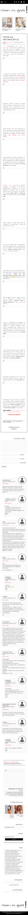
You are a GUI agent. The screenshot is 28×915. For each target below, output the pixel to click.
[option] (7, 23)
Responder (6, 483)
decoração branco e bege (13, 859)
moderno (7, 865)
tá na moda (16, 873)
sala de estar (9, 873)
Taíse (4, 557)
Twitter (21, 2)
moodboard (14, 865)
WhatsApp (24, 2)
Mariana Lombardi (17, 862)
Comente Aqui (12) (14, 427)
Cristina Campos (11, 421)
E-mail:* (22, 458)
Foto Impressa (15, 410)
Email (16, 424)
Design (7, 860)
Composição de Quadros (13, 412)
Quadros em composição (11, 185)
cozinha (14, 856)
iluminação (8, 862)
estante (17, 860)
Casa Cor (13, 853)
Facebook (16, 2)
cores (12, 854)
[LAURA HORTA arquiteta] (18, 809)
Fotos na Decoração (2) (11, 38)
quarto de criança (16, 872)
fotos (4, 422)
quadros (8, 422)
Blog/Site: (23, 462)
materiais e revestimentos (12, 863)
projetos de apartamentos (13, 869)
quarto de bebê (14, 870)
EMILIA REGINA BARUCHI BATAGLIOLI (9, 704)
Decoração (19, 421)
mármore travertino (11, 866)
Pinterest (18, 2)
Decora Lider (6, 251)
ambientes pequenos (10, 850)
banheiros (12, 852)
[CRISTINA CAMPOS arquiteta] (9, 809)
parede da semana (14, 867)
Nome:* (22, 455)
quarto (7, 870)
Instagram (14, 2)
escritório (12, 860)
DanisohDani (7, 480)
